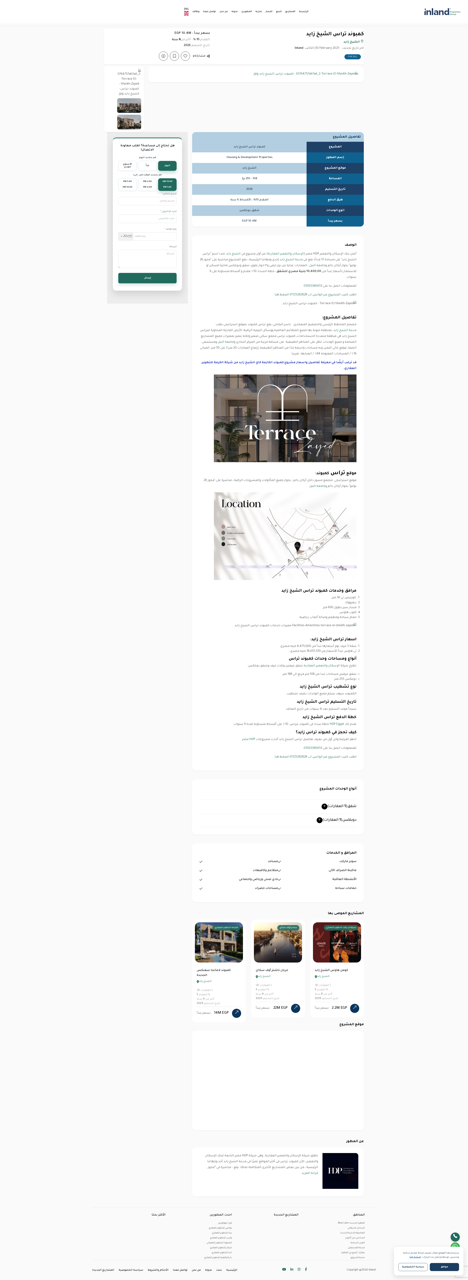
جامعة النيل (317, 265)
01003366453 (313, 286)
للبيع (279, 11)
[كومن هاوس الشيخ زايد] (236, 1008)
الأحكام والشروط (158, 1270)
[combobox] (125, 236)
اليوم (167, 166)
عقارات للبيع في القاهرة (353, 1253)
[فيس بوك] (306, 1270)
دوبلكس (339, 820)
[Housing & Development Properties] (340, 1171)
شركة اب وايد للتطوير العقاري (223, 928)
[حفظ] (174, 56)
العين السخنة (358, 1243)
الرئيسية (303, 11)
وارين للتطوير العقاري (221, 1238)
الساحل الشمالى (356, 1228)
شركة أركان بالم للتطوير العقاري (281, 928)
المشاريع (290, 11)
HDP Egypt (337, 724)
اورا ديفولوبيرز (225, 1223)
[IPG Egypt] (425, 11)
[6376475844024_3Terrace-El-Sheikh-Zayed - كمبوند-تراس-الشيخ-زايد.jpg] (129, 105)
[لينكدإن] (291, 1270)
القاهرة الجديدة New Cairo (351, 1223)
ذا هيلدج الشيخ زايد (328, 970)
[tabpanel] (219, 968)
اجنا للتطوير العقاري (222, 1253)
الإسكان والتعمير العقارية (286, 254)
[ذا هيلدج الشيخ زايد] (354, 1008)
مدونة (234, 11)
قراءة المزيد (310, 1173)
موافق (444, 1267)
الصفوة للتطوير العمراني (219, 1243)
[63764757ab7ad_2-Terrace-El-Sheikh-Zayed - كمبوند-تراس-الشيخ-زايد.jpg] (129, 82)
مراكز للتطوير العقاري (221, 1248)
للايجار (269, 11)
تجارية (258, 11)
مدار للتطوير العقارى (345, 928)
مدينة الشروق (357, 1257)
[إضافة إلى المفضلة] (185, 56)
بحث (219, 1270)
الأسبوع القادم (127, 165)
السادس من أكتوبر (355, 1238)
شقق (341, 806)
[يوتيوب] (284, 1270)
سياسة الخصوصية (131, 1270)
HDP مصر (248, 739)
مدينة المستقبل (356, 1248)
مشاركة (200, 56)
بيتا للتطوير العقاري (222, 1233)
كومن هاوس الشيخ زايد (213, 970)
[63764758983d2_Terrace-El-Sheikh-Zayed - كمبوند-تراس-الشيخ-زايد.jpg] (129, 122)
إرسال (147, 278)
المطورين (246, 11)
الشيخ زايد (352, 42)
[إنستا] (299, 1270)
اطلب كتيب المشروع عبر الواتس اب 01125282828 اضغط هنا (315, 294)
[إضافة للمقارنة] (163, 56)
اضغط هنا (415, 1257)
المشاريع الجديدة (103, 1270)
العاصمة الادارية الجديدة (352, 1233)
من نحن (224, 11)
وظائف (195, 11)
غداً (147, 166)
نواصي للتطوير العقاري (220, 1228)
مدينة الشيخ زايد (291, 259)
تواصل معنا (209, 11)
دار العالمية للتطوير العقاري (218, 1257)
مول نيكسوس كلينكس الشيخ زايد (277, 973)
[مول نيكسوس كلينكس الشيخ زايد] (295, 1008)
